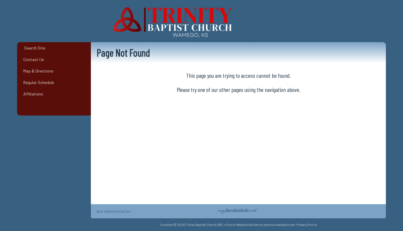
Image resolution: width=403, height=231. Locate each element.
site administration (113, 211)
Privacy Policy (307, 225)
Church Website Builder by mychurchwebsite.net (260, 225)
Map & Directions (37, 70)
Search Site (33, 47)
